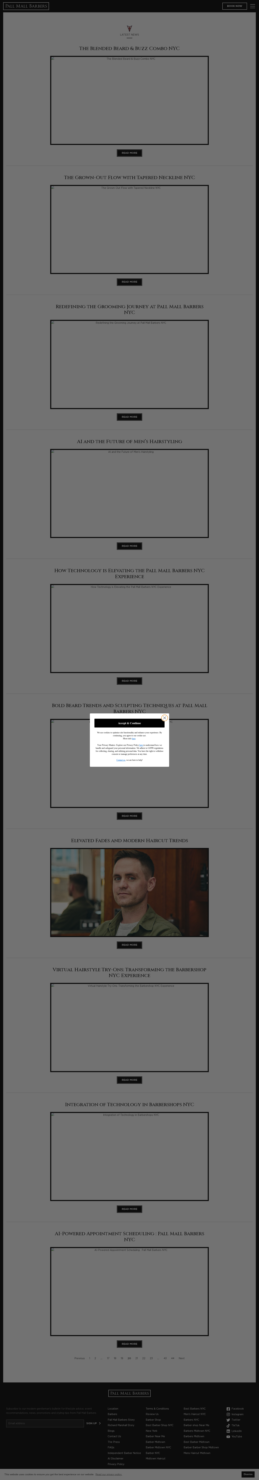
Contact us (120, 760)
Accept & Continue (129, 723)
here (133, 738)
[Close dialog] (165, 718)
